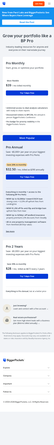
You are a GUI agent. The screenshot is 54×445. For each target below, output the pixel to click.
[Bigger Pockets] (4, 3)
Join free (38, 3)
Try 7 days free (27, 93)
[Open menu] (49, 3)
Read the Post (27, 22)
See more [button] (10, 231)
